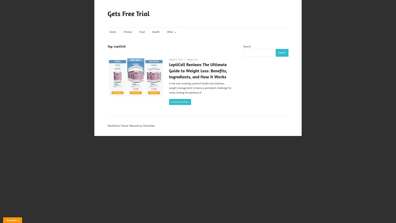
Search (247, 46)
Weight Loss (192, 59)
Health (155, 32)
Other (170, 32)
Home (113, 32)
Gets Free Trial (129, 13)
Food (142, 32)
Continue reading (179, 102)
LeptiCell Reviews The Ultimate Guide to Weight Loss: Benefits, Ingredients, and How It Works (198, 71)
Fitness (128, 32)
